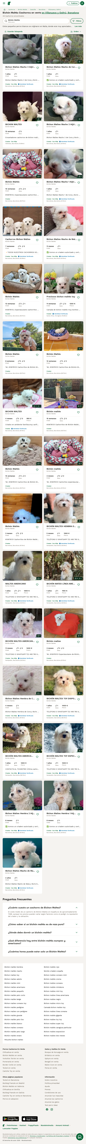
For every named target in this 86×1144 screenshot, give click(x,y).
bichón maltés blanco (13, 1024)
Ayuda (47, 1086)
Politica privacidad (52, 1083)
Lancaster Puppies (10, 1129)
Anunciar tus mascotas (54, 1096)
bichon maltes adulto (13, 979)
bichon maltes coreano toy (15, 1003)
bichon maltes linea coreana (55, 1011)
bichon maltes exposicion (54, 1032)
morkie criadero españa (53, 971)
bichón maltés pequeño (14, 991)
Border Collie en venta (12, 1065)
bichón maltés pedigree (14, 1007)
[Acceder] (82, 3)
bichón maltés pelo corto (14, 995)
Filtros (78, 21)
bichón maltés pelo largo (14, 1032)
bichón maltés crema (52, 979)
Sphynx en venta (51, 1059)
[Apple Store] (30, 1119)
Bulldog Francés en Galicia (13, 1093)
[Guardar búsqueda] (79, 1136)
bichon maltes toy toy (53, 1020)
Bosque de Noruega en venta (56, 1052)
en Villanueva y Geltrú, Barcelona (60, 12)
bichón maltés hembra (13, 967)
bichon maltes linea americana (56, 995)
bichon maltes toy (11, 975)
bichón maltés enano (13, 1036)
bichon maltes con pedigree (15, 1011)
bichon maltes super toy (54, 1024)
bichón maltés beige (12, 999)
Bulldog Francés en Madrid (13, 1083)
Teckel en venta (9, 1068)
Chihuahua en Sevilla (11, 1089)
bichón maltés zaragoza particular (57, 1028)
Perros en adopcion (10, 1099)
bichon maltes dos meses (54, 1036)
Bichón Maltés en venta (12, 1055)
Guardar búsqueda (15, 32)
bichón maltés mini (12, 983)
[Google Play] (11, 1119)
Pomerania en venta (11, 1062)
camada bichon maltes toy (55, 1007)
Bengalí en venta (51, 1062)
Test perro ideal (51, 1105)
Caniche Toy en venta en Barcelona (17, 1096)
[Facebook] (47, 1109)
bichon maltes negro (52, 999)
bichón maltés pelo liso (14, 1020)
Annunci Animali (62, 1125)
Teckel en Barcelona (11, 1080)
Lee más (78, 26)
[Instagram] (51, 1109)
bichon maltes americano (14, 987)
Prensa (47, 1089)
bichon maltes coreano (13, 1028)
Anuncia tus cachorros (54, 1099)
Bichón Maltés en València (13, 1086)
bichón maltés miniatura (54, 987)
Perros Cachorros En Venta (14, 1049)
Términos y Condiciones (37, 1136)
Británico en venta (52, 1055)
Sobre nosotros (51, 1080)
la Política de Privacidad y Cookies (57, 1136)
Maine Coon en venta (53, 1065)
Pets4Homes (12, 1125)
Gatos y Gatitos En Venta (55, 1049)
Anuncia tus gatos (52, 1102)
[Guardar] (37, 68)
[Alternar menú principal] (4, 3)
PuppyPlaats (33, 1125)
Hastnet (22, 1125)
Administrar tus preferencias (17, 1138)
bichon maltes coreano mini (55, 975)
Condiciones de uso (53, 1093)
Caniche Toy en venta (11, 1071)
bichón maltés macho (13, 971)
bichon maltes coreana (53, 983)
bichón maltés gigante (53, 1015)
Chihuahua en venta (11, 1052)
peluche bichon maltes (13, 1040)
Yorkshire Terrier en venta (13, 1059)
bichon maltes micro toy (54, 1003)
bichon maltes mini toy (53, 991)
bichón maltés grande (13, 1015)
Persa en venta (51, 1068)
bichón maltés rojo (51, 967)
